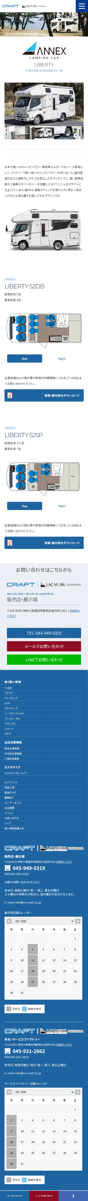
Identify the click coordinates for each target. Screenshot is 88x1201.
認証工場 (9, 787)
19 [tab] (70, 144)
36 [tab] (52, 149)
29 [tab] (28, 149)
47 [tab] (14, 154)
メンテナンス (11, 782)
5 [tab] (21, 144)
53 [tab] (35, 154)
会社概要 (9, 807)
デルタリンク (11, 708)
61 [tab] (63, 154)
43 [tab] (77, 149)
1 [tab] (7, 144)
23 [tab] (7, 149)
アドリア (9, 692)
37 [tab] (56, 149)
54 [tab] (38, 154)
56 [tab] (45, 154)
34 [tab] (45, 149)
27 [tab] (21, 149)
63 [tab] (70, 154)
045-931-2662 (29, 1051)
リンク (8, 823)
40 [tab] (66, 149)
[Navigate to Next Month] (77, 921)
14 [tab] (52, 144)
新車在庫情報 (12, 748)
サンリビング (11, 698)
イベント (9, 813)
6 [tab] (24, 144)
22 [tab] (80, 144)
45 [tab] (7, 154)
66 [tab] (80, 154)
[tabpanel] (44, 132)
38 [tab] (59, 149)
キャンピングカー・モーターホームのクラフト (24, 6)
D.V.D (7, 703)
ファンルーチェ (12, 718)
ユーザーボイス (13, 802)
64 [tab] (73, 154)
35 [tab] (49, 149)
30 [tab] (31, 149)
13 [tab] (49, 144)
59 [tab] (56, 154)
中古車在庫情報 (13, 753)
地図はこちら (64, 861)
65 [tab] (77, 154)
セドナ (8, 733)
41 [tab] (70, 149)
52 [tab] (31, 154)
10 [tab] (38, 144)
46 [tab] (10, 154)
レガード (9, 728)
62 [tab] (66, 154)
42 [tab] (73, 149)
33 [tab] (42, 149)
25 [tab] (14, 149)
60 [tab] (59, 154)
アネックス (10, 723)
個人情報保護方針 (14, 828)
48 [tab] (17, 154)
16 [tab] (59, 144)
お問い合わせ (12, 818)
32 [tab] (38, 149)
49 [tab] (21, 154)
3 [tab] (14, 144)
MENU (82, 6)
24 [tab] (10, 149)
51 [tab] (28, 154)
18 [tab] (66, 144)
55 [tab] (42, 154)
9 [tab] (35, 144)
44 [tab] (80, 149)
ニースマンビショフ (14, 713)
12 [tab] (45, 144)
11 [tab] (42, 144)
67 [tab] (44, 158)
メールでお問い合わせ (44, 646)
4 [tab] (17, 144)
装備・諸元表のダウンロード (62, 395)
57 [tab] (49, 154)
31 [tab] (35, 149)
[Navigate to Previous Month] (9, 921)
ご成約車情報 (12, 758)
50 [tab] (24, 154)
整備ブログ (10, 792)
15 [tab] (56, 144)
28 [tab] (24, 149)
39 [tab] (63, 149)
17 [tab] (63, 144)
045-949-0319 (44, 633)
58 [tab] (52, 154)
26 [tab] (17, 149)
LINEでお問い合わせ (44, 660)
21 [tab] (77, 144)
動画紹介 (9, 797)
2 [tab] (10, 144)
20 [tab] (73, 144)
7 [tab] (28, 144)
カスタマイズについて (16, 773)
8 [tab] (31, 144)
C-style (8, 687)
